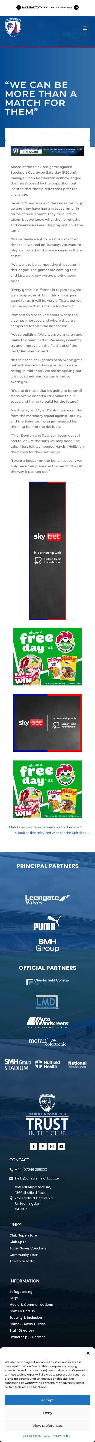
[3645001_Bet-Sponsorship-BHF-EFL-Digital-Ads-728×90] (47, 11)
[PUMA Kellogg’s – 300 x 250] (47, 684)
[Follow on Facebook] (33, 1146)
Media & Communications (31, 1304)
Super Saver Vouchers (28, 1248)
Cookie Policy (32, 1435)
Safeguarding (21, 1291)
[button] (88, 1353)
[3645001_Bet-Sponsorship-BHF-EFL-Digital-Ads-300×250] (47, 750)
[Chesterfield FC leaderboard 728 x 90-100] (48, 154)
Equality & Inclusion (25, 1317)
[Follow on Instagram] (52, 1146)
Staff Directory (21, 1330)
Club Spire (18, 1242)
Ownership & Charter (27, 1337)
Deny (47, 1413)
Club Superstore (23, 1235)
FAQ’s (14, 1298)
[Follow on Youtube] (61, 1146)
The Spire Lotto (22, 1261)
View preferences (48, 1425)
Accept (47, 1400)
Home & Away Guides (27, 1324)
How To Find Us (22, 1311)
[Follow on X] (43, 1146)
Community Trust (24, 1254)
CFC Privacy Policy (57, 1435)
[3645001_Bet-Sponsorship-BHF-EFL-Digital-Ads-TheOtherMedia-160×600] (47, 619)
